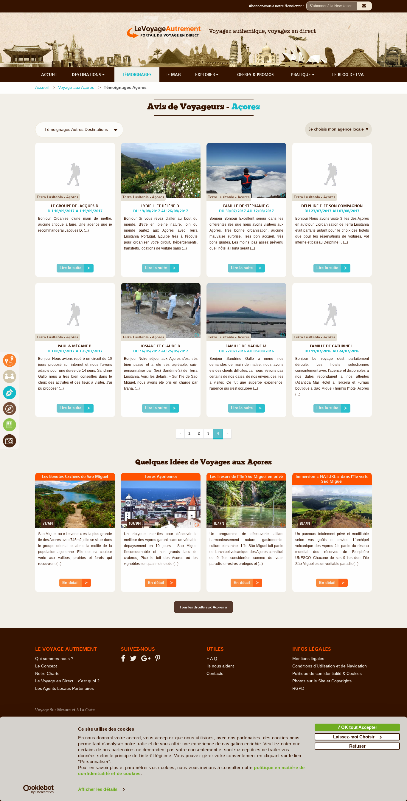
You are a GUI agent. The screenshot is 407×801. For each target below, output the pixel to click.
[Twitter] (134, 659)
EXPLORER (205, 74)
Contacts (214, 673)
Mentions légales (308, 658)
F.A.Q (211, 658)
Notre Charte (47, 673)
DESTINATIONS (87, 74)
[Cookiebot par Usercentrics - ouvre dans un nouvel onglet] (39, 789)
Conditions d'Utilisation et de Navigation (329, 666)
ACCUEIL (49, 74)
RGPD (298, 688)
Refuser (357, 746)
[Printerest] (158, 659)
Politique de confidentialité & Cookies (327, 673)
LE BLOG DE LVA (348, 74)
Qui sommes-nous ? (54, 658)
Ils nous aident (220, 666)
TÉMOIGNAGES (137, 74)
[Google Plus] (146, 659)
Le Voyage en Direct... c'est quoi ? (67, 681)
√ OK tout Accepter (357, 727)
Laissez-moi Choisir (354, 736)
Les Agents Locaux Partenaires (64, 688)
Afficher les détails (97, 789)
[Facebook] (124, 659)
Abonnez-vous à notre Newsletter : (277, 6)
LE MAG (173, 74)
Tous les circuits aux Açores (203, 607)
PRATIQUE (301, 74)
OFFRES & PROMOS (255, 74)
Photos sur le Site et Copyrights (322, 681)
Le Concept (46, 666)
